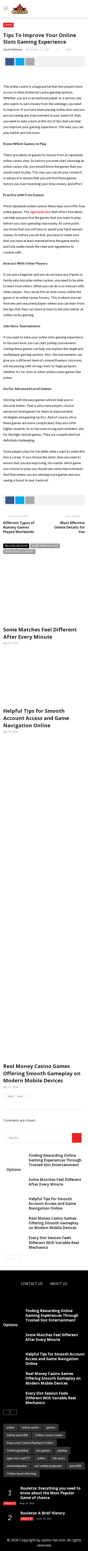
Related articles (16, 546)
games (50, 1427)
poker (11, 1427)
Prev (11, 1096)
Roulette (9, 1503)
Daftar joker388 (17, 1435)
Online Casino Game (48, 1435)
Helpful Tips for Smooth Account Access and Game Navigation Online (36, 718)
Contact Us (32, 1283)
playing (62, 1450)
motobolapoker (17, 1466)
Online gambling (17, 1450)
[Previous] (9, 1257)
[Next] (17, 1257)
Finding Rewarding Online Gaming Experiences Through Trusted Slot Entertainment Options (44, 1162)
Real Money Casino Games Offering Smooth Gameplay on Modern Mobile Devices (42, 1073)
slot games (43, 1450)
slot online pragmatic (48, 1466)
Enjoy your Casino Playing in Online (30, 1442)
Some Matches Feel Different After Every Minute (40, 633)
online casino (30, 1427)
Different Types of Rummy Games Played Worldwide (19, 527)
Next (20, 1096)
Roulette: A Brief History (42, 1513)
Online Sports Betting (21, 1473)
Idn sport (59, 1458)
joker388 (75, 1466)
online (41, 1458)
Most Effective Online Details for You (69, 527)
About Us (58, 1283)
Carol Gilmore (12, 49)
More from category (19, 551)
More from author (45, 546)
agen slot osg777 (18, 1458)
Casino (8, 24)
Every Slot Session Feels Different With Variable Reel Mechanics (54, 1242)
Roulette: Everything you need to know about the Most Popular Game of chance (50, 1493)
